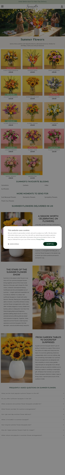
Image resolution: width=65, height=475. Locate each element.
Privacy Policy (40, 239)
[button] (13, 244)
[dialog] (32, 237)
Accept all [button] (50, 244)
